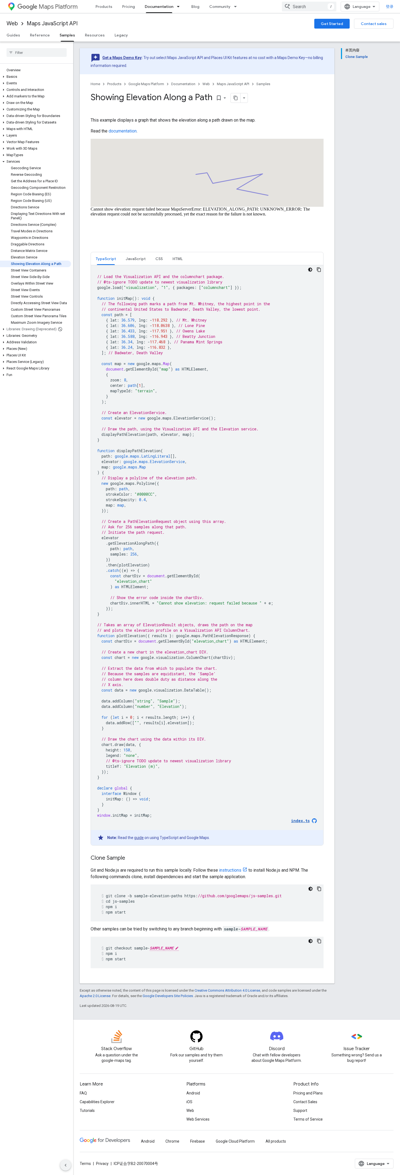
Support (300, 1110)
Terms (85, 1163)
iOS (189, 1102)
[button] (35, 76)
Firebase (197, 1141)
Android (193, 1093)
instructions (230, 870)
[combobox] (309, 6)
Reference (40, 35)
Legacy (121, 35)
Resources (95, 35)
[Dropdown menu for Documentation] (179, 6)
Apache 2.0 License (95, 996)
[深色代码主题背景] (310, 269)
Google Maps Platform (146, 84)
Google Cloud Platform (235, 1141)
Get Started (332, 23)
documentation (123, 131)
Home (95, 84)
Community (219, 6)
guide (139, 837)
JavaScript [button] (136, 258)
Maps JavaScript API (52, 23)
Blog (195, 6)
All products (276, 1141)
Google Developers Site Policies (168, 996)
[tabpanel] (207, 555)
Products (104, 6)
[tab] (106, 258)
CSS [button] (159, 258)
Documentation (159, 6)
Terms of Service (308, 1119)
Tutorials (87, 1110)
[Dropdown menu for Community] (237, 6)
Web (12, 23)
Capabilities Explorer (97, 1102)
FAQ (83, 1093)
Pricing (128, 6)
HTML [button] (178, 258)
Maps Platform (58, 6)
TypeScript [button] (106, 258)
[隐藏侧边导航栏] (65, 1165)
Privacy (102, 1163)
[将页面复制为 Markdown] (236, 98)
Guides (13, 35)
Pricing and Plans (308, 1093)
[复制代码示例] (319, 269)
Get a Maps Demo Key (121, 57)
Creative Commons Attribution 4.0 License (227, 990)
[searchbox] (37, 52)
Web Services (198, 1119)
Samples (67, 35)
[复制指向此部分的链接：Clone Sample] (130, 858)
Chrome (172, 1141)
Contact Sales (305, 1102)
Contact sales (374, 23)
